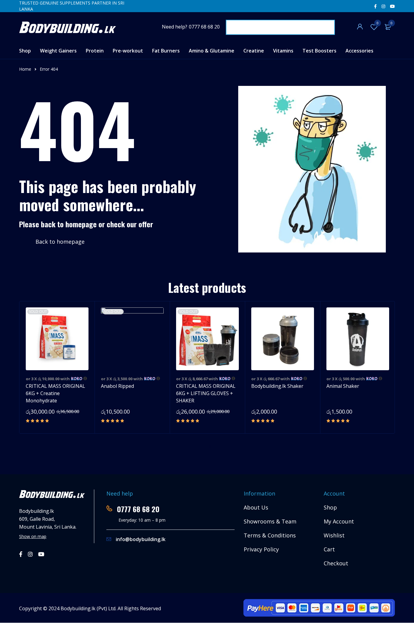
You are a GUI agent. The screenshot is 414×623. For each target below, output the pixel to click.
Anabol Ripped (117, 386)
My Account (339, 521)
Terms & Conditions (270, 535)
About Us (256, 507)
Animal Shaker (342, 386)
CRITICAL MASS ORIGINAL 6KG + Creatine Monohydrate (55, 393)
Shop (330, 507)
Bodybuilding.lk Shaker (277, 386)
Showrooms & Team (270, 521)
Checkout (336, 563)
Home (25, 69)
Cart (329, 549)
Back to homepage (60, 241)
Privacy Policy (261, 549)
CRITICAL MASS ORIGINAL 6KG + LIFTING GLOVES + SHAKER (205, 393)
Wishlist (378, 23)
